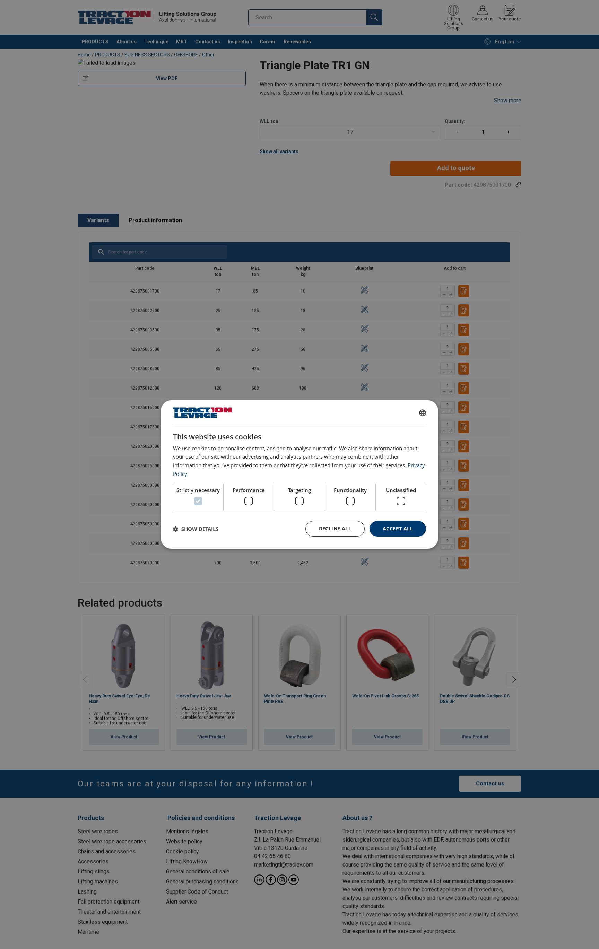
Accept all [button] (398, 528)
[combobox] (422, 412)
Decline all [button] (335, 528)
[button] (195, 529)
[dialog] (299, 474)
